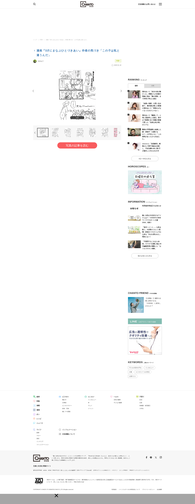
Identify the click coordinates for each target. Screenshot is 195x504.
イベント (90, 408)
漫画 (38, 410)
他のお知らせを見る (145, 256)
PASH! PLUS (55, 470)
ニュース (40, 423)
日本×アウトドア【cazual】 (84, 470)
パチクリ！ (115, 470)
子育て (41, 39)
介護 (130, 372)
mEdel (49, 470)
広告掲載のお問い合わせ (147, 4)
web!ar (45, 470)
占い (38, 414)
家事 (38, 432)
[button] (56, 495)
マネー (39, 435)
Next (121, 91)
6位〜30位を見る (145, 159)
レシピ (39, 419)
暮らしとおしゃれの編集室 (68, 470)
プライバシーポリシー (148, 489)
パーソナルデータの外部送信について (129, 489)
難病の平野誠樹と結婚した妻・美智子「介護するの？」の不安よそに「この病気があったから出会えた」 (151, 134)
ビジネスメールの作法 (143, 372)
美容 (38, 438)
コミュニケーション (43, 444)
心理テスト (132, 376)
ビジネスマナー (67, 405)
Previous (33, 91)
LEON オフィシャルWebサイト (102, 470)
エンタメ (91, 397)
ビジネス (65, 397)
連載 (38, 405)
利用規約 (114, 489)
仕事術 (64, 402)
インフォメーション (69, 430)
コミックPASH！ (123, 470)
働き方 (64, 400)
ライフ (39, 430)
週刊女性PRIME (37, 470)
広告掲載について (68, 434)
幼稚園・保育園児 (144, 405)
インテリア (40, 441)
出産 (140, 402)
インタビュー (149, 367)
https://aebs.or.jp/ (79, 482)
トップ (35, 39)
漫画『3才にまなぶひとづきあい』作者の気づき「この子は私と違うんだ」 (67, 39)
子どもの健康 (118, 402)
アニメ (90, 405)
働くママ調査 (66, 411)
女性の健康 (117, 400)
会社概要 (159, 489)
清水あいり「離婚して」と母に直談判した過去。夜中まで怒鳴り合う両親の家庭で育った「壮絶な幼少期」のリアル (151, 120)
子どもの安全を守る (135, 367)
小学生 (141, 408)
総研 (38, 397)
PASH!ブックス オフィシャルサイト (140, 470)
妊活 (140, 400)
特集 (38, 401)
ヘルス (116, 397)
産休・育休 (65, 408)
